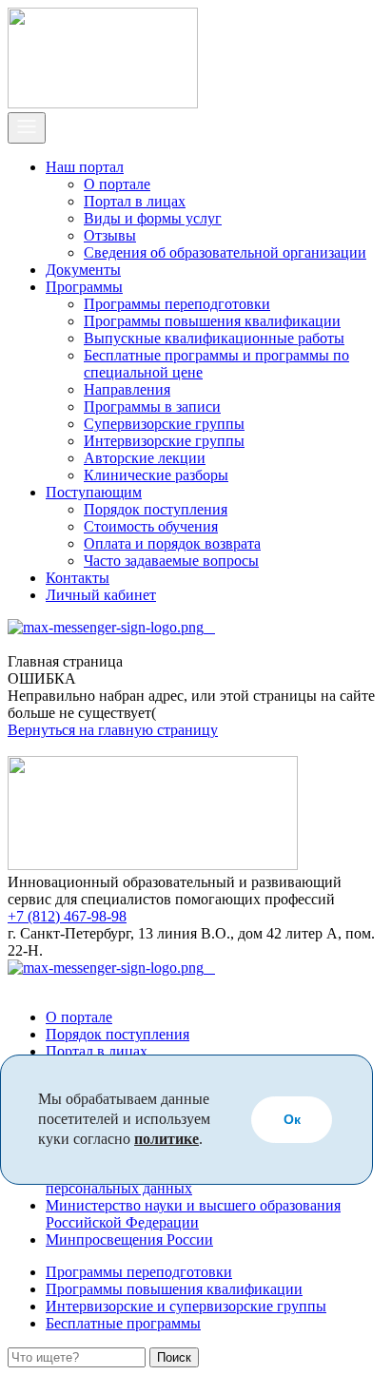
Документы (83, 269)
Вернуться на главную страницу (113, 730)
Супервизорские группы (164, 424)
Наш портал (85, 167)
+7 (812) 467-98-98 (67, 916)
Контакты (77, 578)
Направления (127, 389)
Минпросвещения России (129, 1239)
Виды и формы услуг (153, 218)
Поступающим (94, 492)
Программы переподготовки (177, 304)
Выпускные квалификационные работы (214, 338)
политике (166, 1139)
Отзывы (110, 235)
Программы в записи (152, 406)
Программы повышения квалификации (212, 321)
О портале (117, 184)
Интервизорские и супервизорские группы (186, 1306)
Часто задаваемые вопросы (171, 560)
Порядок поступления (155, 509)
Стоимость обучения (151, 526)
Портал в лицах (135, 201)
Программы (84, 287)
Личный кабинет (101, 595)
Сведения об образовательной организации (225, 252)
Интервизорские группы (164, 441)
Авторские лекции (145, 458)
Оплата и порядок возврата (172, 543)
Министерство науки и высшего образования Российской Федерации (193, 1213)
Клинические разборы (156, 475)
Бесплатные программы (123, 1323)
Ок (292, 1119)
